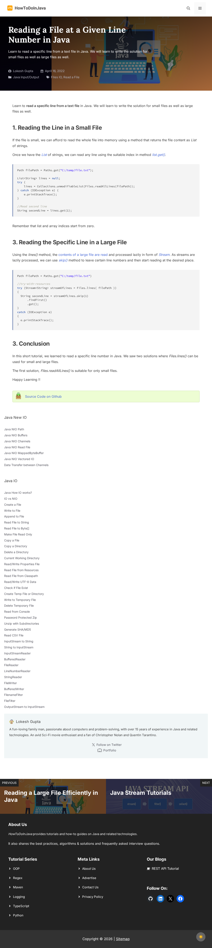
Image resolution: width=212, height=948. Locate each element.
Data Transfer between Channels (26, 465)
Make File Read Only (18, 534)
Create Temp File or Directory (24, 594)
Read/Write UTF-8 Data (20, 582)
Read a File (71, 77)
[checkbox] (200, 936)
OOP (16, 869)
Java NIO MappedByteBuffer (24, 453)
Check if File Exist (16, 588)
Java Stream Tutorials (140, 792)
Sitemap (123, 939)
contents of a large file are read (83, 255)
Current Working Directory (22, 558)
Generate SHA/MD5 (17, 629)
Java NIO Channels (17, 441)
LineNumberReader (17, 671)
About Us (89, 869)
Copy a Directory (15, 546)
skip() (63, 260)
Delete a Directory (16, 552)
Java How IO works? (18, 492)
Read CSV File (13, 635)
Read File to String (16, 522)
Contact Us (90, 887)
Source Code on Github (43, 396)
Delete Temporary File (19, 605)
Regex (17, 878)
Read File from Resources (21, 570)
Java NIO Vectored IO (19, 459)
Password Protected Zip (20, 617)
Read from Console (17, 611)
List (44, 155)
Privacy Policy (92, 897)
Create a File (12, 504)
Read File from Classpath (21, 576)
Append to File (14, 516)
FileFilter (9, 700)
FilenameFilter (13, 694)
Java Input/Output (26, 77)
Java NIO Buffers (15, 435)
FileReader (11, 665)
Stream (164, 255)
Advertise (89, 878)
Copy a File (11, 540)
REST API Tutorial (165, 868)
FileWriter (10, 683)
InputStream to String (18, 641)
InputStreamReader (17, 653)
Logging (19, 897)
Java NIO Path (14, 429)
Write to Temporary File (20, 600)
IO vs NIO (10, 498)
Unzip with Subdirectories (21, 623)
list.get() (158, 155)
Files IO (56, 77)
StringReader (13, 677)
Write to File (12, 510)
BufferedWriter (14, 689)
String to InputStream (18, 647)
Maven (18, 887)
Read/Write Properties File (22, 564)
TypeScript (21, 906)
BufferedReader (14, 659)
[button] (188, 8)
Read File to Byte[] (16, 528)
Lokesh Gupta (23, 71)
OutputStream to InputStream (24, 706)
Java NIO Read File (17, 447)
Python (18, 915)
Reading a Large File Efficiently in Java (51, 796)
